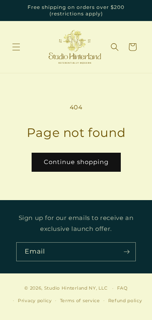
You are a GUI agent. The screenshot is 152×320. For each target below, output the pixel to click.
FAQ (122, 288)
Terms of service (80, 300)
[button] (16, 47)
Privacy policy (35, 300)
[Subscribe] (126, 251)
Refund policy (125, 300)
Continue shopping (76, 162)
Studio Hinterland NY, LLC (76, 288)
